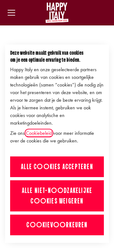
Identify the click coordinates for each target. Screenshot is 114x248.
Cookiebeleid (39, 133)
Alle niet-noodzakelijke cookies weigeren (57, 195)
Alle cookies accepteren (57, 166)
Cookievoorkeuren (56, 225)
